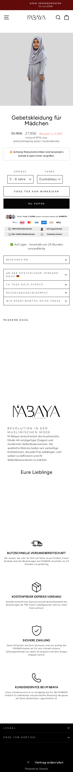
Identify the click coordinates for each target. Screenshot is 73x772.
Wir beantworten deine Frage (33, 300)
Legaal (9, 728)
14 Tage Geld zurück (25, 284)
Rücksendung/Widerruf (28, 292)
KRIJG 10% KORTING (19, 737)
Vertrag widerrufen (49, 762)
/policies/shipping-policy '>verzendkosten (36, 141)
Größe (20, 171)
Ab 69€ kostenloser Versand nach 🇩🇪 (32, 275)
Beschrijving (17, 259)
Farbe (50, 171)
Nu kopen (36, 203)
